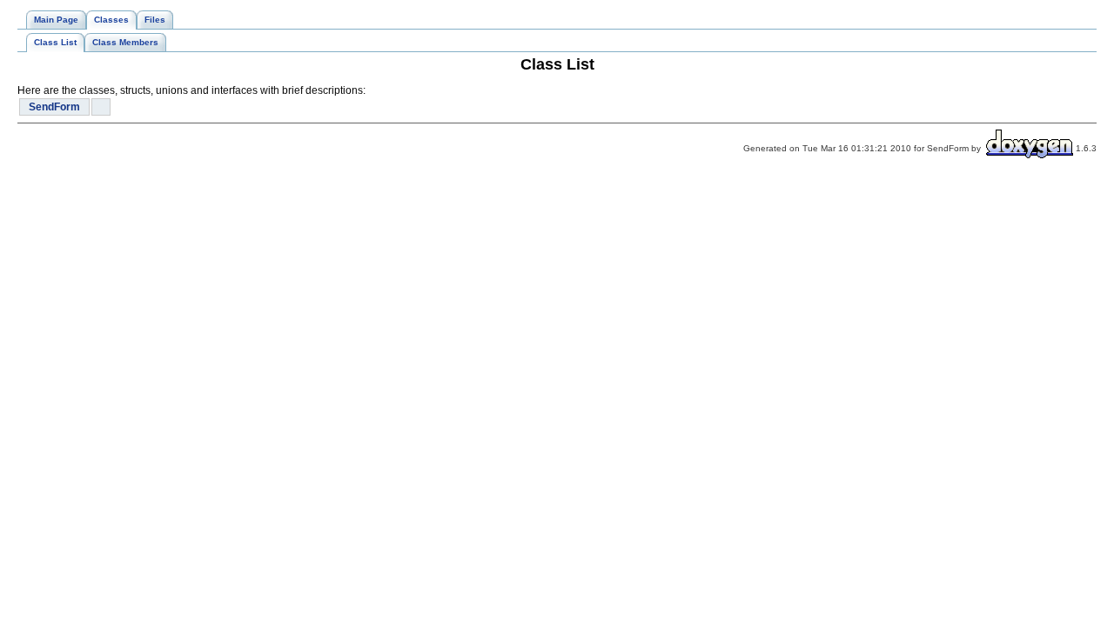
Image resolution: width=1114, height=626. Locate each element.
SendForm (54, 107)
